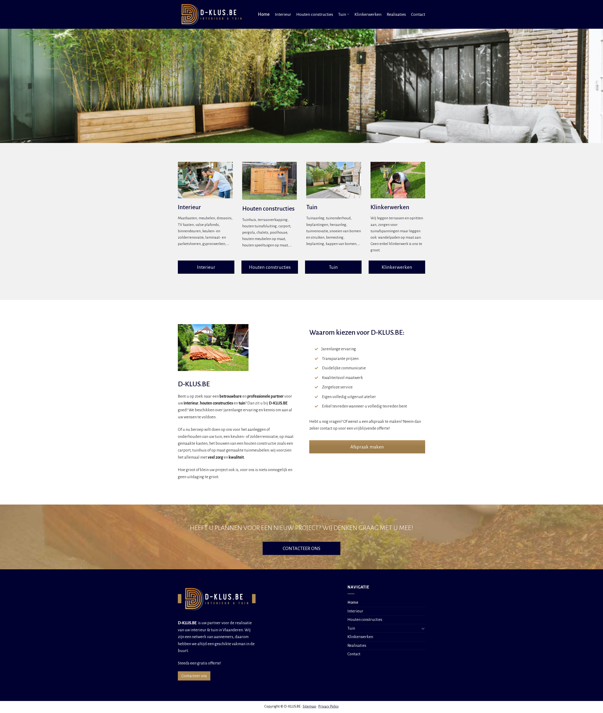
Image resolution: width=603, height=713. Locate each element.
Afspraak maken (367, 446)
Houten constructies (314, 14)
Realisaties (396, 14)
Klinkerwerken (368, 14)
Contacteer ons (194, 676)
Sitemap (309, 706)
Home (264, 14)
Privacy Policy (328, 706)
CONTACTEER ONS (301, 548)
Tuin (342, 14)
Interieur (283, 14)
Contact (418, 14)
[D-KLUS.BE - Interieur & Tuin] (213, 14)
